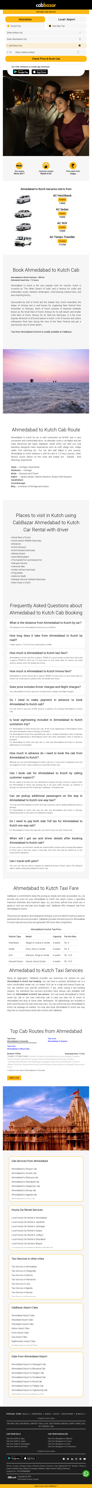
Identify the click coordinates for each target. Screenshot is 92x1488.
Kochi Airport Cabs (20, 1332)
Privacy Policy (26, 1466)
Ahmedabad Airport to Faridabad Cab (29, 1377)
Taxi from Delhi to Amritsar (17, 1446)
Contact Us (10, 1471)
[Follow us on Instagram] (76, 1459)
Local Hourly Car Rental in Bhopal (27, 1243)
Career (9, 1468)
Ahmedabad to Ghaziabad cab (25, 1182)
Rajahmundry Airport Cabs (23, 1341)
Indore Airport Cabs (20, 1328)
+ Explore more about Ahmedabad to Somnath (26, 1070)
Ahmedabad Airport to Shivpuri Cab (28, 1394)
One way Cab (12, 1424)
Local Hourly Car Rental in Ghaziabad (28, 1239)
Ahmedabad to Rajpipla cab (24, 1194)
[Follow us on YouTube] (84, 1459)
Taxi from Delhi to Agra (15, 1438)
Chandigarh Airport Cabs (23, 1324)
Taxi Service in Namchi (22, 1275)
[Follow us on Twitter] (68, 1459)
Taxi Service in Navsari (22, 1292)
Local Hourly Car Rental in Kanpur (27, 1230)
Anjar (56, 1414)
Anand (48, 1414)
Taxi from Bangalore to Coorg (59, 1441)
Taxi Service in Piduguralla (24, 1271)
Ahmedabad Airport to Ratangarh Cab (29, 1364)
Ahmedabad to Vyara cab (23, 1199)
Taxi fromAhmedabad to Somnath (17, 1040)
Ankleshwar (67, 1414)
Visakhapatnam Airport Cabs (24, 1345)
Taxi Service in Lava (21, 1284)
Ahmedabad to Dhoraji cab (24, 1190)
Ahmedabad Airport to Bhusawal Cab (28, 1368)
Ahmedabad (37, 1414)
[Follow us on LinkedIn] (72, 1459)
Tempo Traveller (76, 1424)
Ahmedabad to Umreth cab (24, 1173)
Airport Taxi (36, 1424)
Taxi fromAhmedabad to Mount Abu (18, 1047)
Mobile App (17, 1468)
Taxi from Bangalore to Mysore (60, 1438)
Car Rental (25, 1424)
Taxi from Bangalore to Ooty (59, 1444)
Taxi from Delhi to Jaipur (16, 1441)
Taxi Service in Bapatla (22, 1288)
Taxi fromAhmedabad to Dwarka (57, 1040)
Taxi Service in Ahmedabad (24, 1266)
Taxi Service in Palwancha (24, 1279)
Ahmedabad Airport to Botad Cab (27, 1381)
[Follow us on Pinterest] (80, 1459)
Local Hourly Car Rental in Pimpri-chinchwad (32, 1248)
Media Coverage (30, 1468)
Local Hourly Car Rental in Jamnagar (28, 1226)
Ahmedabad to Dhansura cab (25, 1177)
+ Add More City (14, 45)
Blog (60, 1468)
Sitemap (66, 1468)
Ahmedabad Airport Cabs (23, 1315)
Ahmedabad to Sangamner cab (26, 1186)
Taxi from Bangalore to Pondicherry (62, 1446)
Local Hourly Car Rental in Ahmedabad (29, 1217)
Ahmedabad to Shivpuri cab (24, 1169)
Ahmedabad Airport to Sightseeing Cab (29, 1390)
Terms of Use (12, 1466)
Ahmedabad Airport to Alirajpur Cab (28, 1373)
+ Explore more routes (46, 1451)
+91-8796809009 (23, 1471)
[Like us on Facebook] (64, 1459)
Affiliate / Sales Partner (47, 1468)
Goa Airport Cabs (19, 1337)
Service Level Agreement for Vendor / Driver (65, 1466)
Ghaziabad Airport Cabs (22, 1319)
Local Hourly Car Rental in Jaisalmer (28, 1222)
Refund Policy (39, 1466)
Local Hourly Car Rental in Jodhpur (27, 1235)
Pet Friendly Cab (46, 1426)
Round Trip (16, 26)
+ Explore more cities (46, 1418)
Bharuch (80, 1414)
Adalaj (25, 1414)
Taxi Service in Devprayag (24, 1296)
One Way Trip (58, 26)
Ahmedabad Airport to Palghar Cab (27, 1386)
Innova (64, 1424)
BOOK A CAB (14, 1078)
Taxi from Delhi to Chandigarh (18, 1444)
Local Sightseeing (51, 1424)
